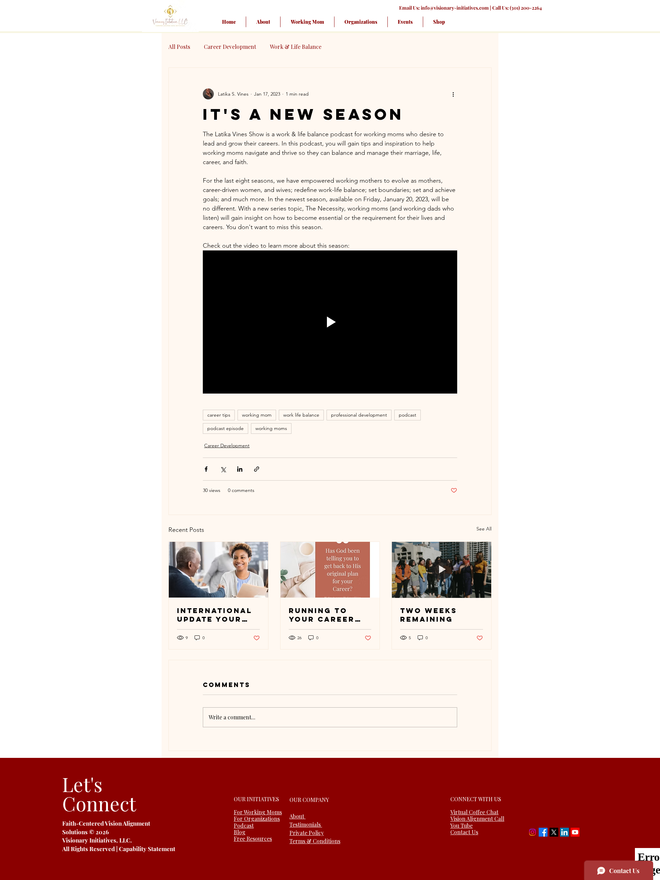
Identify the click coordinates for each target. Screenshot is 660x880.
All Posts (179, 46)
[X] (553, 832)
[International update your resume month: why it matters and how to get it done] (218, 570)
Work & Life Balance (295, 46)
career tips (218, 415)
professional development (359, 415)
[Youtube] (575, 832)
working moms (271, 428)
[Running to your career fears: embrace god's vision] (330, 570)
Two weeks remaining (428, 614)
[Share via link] (256, 469)
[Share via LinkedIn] (239, 469)
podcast (407, 415)
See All (484, 529)
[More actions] (453, 94)
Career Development (230, 46)
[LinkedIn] (564, 832)
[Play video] (330, 322)
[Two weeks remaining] (441, 570)
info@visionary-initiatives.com (455, 7)
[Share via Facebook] (206, 469)
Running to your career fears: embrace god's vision (329, 614)
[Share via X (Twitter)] (223, 469)
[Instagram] (532, 832)
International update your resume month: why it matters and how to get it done (216, 614)
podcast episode (225, 428)
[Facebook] (543, 832)
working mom (257, 415)
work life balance (301, 415)
